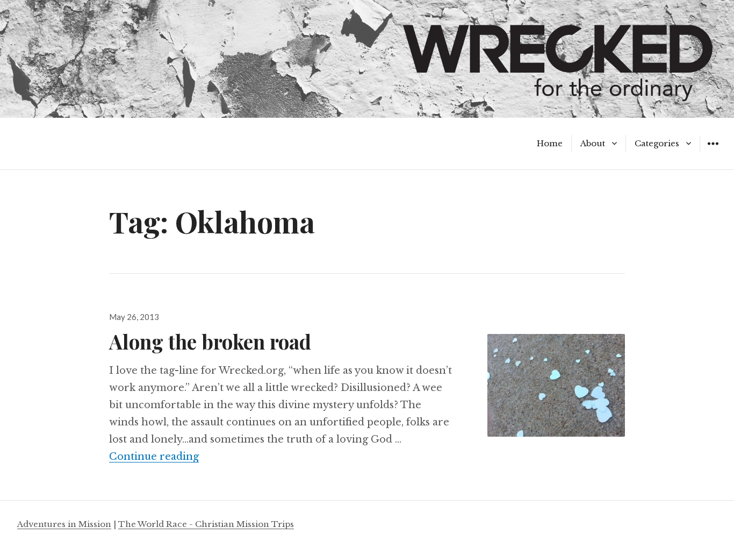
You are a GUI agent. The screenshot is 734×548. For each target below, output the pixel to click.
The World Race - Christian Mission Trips (206, 524)
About (592, 143)
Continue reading (154, 456)
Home (550, 143)
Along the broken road (210, 341)
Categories (657, 143)
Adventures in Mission (64, 524)
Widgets (712, 151)
